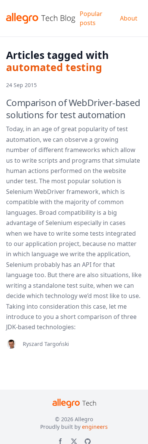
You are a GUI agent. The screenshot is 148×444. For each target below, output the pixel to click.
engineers (95, 426)
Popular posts (91, 18)
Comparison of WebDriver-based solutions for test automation (73, 108)
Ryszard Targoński (46, 343)
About (128, 18)
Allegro (84, 419)
